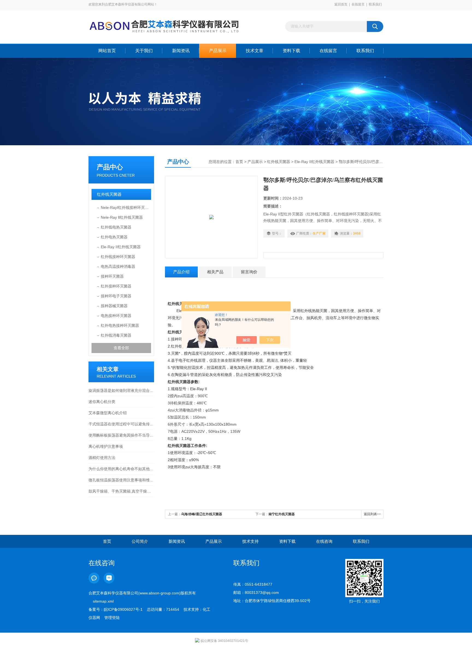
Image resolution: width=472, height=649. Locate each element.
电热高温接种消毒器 (118, 266)
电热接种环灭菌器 (116, 315)
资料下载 (291, 50)
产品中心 (110, 167)
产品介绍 (181, 271)
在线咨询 (324, 541)
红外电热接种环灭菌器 (120, 325)
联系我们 (375, 4)
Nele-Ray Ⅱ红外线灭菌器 (122, 217)
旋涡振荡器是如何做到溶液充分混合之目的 (121, 390)
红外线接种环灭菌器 (118, 256)
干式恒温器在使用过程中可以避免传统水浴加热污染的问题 (121, 424)
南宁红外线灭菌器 (282, 514)
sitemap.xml (103, 601)
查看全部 (121, 348)
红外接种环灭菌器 (116, 286)
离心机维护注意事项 (105, 446)
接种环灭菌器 (112, 276)
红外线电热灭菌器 (116, 227)
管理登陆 (112, 617)
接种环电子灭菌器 (116, 296)
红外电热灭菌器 (114, 237)
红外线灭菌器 (109, 194)
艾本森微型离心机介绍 (107, 413)
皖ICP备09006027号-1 (123, 609)
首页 (239, 161)
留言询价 (249, 271)
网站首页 (107, 50)
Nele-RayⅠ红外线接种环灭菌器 (126, 207)
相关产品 (215, 271)
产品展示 (217, 50)
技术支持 (250, 541)
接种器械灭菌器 (114, 306)
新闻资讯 (181, 50)
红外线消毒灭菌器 (116, 335)
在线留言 (358, 4)
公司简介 (140, 541)
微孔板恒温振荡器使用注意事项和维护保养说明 (121, 480)
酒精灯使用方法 (101, 457)
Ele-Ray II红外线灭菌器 (121, 247)
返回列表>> (372, 514)
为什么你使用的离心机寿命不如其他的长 (121, 469)
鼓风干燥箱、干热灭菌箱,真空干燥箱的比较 (121, 491)
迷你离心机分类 (101, 401)
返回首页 (340, 4)
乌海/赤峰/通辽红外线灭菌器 (201, 514)
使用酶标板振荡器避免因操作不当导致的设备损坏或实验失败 (121, 435)
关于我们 (144, 50)
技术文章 (254, 50)
